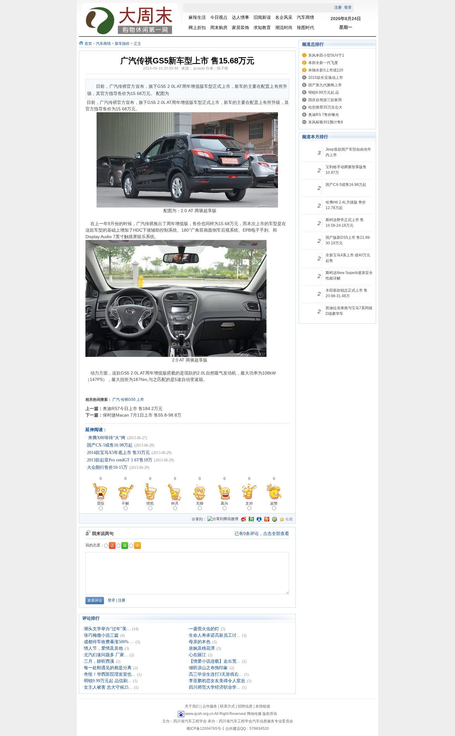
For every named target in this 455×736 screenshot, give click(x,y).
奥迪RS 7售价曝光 (323, 115)
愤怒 (150, 503)
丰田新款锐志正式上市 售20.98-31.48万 (346, 293)
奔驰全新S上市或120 (325, 70)
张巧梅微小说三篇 (101, 635)
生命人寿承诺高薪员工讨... (214, 635)
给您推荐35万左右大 (325, 107)
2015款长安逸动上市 (325, 77)
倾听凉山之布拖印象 (208, 667)
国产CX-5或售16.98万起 (109, 445)
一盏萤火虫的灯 (204, 629)
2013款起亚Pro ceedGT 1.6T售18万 (119, 460)
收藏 (289, 519)
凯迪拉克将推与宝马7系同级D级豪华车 (349, 311)
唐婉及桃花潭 (202, 648)
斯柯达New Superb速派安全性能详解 (349, 275)
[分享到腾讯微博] (222, 519)
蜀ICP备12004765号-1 (205, 728)
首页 (88, 43)
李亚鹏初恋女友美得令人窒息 (217, 680)
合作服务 (209, 706)
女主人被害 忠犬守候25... (108, 687)
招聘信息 (245, 706)
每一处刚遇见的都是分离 (108, 667)
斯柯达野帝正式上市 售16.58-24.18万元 (345, 223)
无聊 (199, 503)
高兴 (224, 503)
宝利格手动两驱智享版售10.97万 (346, 170)
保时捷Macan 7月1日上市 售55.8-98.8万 (142, 415)
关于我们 (192, 706)
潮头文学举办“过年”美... (107, 629)
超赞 (274, 503)
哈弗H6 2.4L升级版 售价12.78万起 (346, 205)
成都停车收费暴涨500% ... (109, 642)
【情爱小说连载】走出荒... (214, 661)
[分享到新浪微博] (243, 519)
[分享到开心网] (266, 519)
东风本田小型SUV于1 (326, 55)
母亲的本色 (199, 642)
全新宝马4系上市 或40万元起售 (348, 258)
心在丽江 (197, 655)
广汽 (116, 399)
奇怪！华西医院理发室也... (109, 674)
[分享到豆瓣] (251, 519)
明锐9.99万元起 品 (323, 92)
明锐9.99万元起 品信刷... (107, 680)
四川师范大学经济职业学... (214, 687)
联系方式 (227, 706)
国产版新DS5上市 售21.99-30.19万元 (348, 240)
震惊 (100, 503)
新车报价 (122, 43)
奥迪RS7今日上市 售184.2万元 (132, 408)
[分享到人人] (259, 519)
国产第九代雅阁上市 (325, 85)
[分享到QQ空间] (274, 519)
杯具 (175, 503)
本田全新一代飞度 (323, 63)
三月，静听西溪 (99, 661)
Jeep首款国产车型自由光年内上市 (348, 152)
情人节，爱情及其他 (103, 648)
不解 (125, 503)
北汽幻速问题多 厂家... (106, 655)
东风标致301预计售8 (325, 122)
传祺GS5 (128, 399)
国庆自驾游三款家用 (325, 100)
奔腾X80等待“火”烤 (106, 437)
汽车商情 (103, 43)
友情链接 (262, 706)
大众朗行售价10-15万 (107, 467)
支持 (249, 503)
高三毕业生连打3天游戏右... (215, 674)
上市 (140, 399)
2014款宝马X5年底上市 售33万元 (118, 452)
